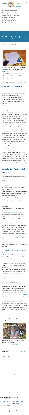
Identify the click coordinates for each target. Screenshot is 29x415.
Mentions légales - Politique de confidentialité (11, 401)
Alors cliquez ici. (14, 344)
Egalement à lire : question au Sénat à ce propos (14, 316)
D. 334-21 (15, 237)
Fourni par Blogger (15, 410)
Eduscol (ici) (22, 82)
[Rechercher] (23, 3)
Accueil (3, 27)
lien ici (15, 95)
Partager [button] (22, 351)
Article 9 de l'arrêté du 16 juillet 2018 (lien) (12, 212)
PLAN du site (12, 27)
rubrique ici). (5, 71)
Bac (8, 351)
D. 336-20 (21, 237)
